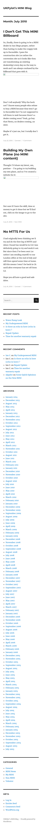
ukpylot (9, 375)
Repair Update (12, 333)
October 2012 (12, 423)
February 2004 (12, 726)
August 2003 (11, 746)
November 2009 (13, 510)
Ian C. (8, 355)
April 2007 (10, 604)
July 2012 (10, 432)
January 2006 (12, 652)
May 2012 (10, 439)
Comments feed (13, 806)
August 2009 (11, 516)
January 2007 (12, 613)
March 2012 (11, 445)
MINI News (11, 771)
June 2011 (10, 458)
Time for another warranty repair (21, 336)
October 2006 (12, 623)
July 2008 (10, 555)
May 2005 (10, 678)
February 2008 (12, 571)
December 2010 (13, 471)
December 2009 (13, 507)
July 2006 (10, 633)
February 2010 (12, 500)
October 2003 (12, 739)
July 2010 (10, 484)
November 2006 (13, 620)
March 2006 (11, 646)
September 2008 (13, 549)
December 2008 (13, 539)
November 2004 (13, 697)
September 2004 (13, 704)
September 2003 (13, 743)
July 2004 (10, 710)
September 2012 (13, 426)
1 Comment (27, 140)
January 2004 (12, 730)
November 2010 (13, 474)
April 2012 (10, 442)
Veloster (9, 781)
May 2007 (10, 600)
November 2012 (13, 419)
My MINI (10, 775)
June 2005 (10, 675)
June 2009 (10, 523)
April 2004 (10, 720)
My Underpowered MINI (17, 323)
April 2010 (10, 494)
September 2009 (13, 513)
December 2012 (13, 416)
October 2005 (12, 662)
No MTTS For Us (16, 232)
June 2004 (10, 713)
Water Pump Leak (14, 320)
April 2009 (10, 526)
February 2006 (12, 649)
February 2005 (12, 688)
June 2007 (10, 597)
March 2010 (11, 497)
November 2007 (13, 581)
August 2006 (11, 629)
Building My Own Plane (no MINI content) (18, 154)
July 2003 (10, 749)
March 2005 (11, 684)
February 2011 (12, 465)
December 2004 (13, 694)
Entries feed (11, 803)
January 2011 (11, 468)
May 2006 (10, 639)
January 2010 (12, 503)
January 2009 (12, 536)
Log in (8, 800)
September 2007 (13, 587)
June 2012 (10, 436)
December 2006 (13, 617)
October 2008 (12, 545)
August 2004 (11, 707)
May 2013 (10, 407)
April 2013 (10, 410)
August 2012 (11, 429)
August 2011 (11, 455)
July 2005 (10, 671)
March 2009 (11, 529)
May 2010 (10, 491)
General (18, 140)
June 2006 (10, 636)
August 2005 (11, 668)
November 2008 (13, 542)
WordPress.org (12, 810)
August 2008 (11, 552)
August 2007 (11, 591)
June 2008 (10, 558)
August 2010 (11, 481)
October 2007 (12, 584)
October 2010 (12, 478)
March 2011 (11, 461)
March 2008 (11, 568)
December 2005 (13, 655)
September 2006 (13, 626)
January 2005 (12, 691)
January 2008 (12, 575)
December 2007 (13, 578)
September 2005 (13, 665)
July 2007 (10, 594)
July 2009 (10, 520)
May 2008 (10, 562)
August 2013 (11, 403)
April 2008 (10, 565)
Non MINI (18, 222)
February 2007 (12, 610)
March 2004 (11, 723)
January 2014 (12, 397)
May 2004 (10, 717)
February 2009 (12, 533)
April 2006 (10, 642)
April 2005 (10, 681)
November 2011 (13, 449)
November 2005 (13, 659)
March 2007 (11, 607)
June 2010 (10, 487)
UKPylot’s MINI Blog (17, 8)
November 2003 (13, 736)
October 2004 (12, 701)
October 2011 (11, 452)
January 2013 (11, 413)
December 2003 (13, 733)
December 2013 (13, 400)
